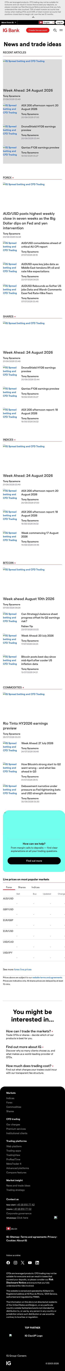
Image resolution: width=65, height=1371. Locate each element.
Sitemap (14, 1236)
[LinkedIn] (37, 1262)
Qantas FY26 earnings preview (40, 147)
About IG (22, 1240)
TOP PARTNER (32, 1327)
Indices (8, 439)
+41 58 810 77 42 (25, 1204)
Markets (11, 1092)
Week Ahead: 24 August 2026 (28, 90)
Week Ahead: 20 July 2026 (37, 635)
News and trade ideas (18, 1185)
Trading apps (13, 1150)
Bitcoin (8, 562)
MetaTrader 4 (13, 1163)
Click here (22, 1217)
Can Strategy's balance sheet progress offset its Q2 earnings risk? (40, 617)
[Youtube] (30, 1262)
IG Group (11, 1355)
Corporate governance (18, 1213)
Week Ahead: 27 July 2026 (37, 743)
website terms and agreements (47, 977)
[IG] (11, 30)
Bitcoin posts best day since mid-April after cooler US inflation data (38, 660)
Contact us (12, 1199)
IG (7, 1236)
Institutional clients (16, 1133)
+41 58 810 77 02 (22, 1208)
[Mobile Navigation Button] (61, 30)
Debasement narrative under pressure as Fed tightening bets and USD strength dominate (40, 789)
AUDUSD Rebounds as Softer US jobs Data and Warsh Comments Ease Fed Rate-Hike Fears (41, 289)
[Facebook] (8, 1262)
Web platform (14, 1146)
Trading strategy (15, 1189)
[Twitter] (22, 1262)
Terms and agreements (33, 1236)
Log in (60, 22)
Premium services (16, 1128)
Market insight (14, 1180)
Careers (22, 1355)
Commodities (12, 687)
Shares (8, 316)
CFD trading (13, 1119)
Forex (7, 177)
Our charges (13, 1124)
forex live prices (22, 969)
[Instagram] (15, 1262)
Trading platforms (16, 1140)
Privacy (52, 1236)
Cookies (11, 1240)
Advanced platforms (17, 1168)
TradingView (13, 1154)
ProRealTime (13, 1159)
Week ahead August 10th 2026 (28, 598)
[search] (55, 30)
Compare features (16, 1172)
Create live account (38, 30)
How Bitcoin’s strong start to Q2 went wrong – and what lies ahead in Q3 (41, 768)
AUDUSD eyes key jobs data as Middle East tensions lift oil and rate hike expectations (40, 267)
